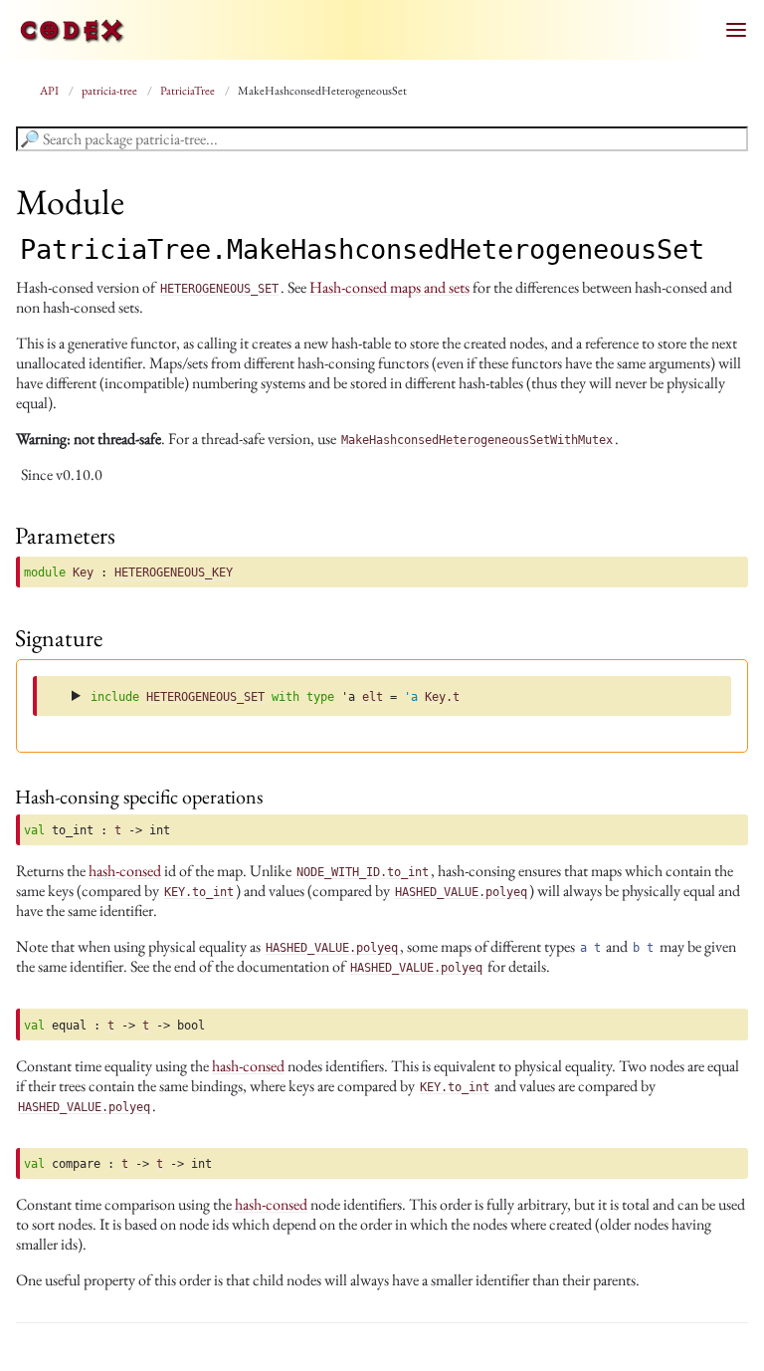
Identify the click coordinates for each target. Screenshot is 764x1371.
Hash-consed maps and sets (389, 287)
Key (83, 573)
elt (372, 697)
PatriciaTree (188, 91)
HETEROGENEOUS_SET (205, 697)
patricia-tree (110, 91)
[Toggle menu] (736, 30)
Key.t (442, 697)
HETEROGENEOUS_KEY (173, 573)
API (50, 91)
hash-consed (125, 870)
